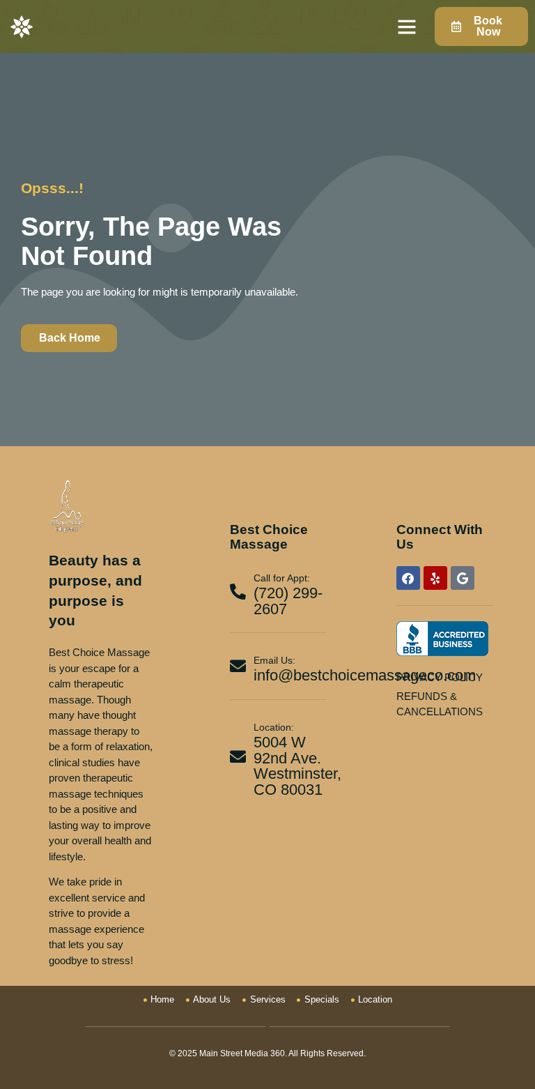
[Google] (462, 578)
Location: (274, 727)
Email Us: (274, 660)
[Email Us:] (238, 666)
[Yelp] (435, 578)
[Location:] (238, 757)
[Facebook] (408, 578)
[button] (406, 26)
